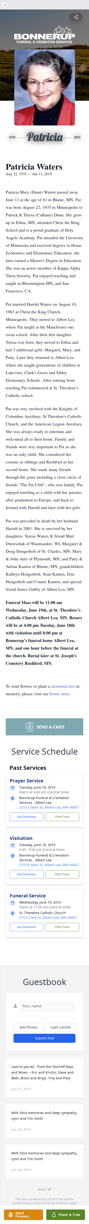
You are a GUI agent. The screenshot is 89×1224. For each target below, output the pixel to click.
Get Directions (26, 817)
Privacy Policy (31, 1203)
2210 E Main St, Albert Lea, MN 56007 (49, 807)
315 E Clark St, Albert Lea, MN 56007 (48, 917)
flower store (59, 693)
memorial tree (63, 686)
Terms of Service (58, 1203)
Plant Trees (62, 817)
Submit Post (44, 1038)
